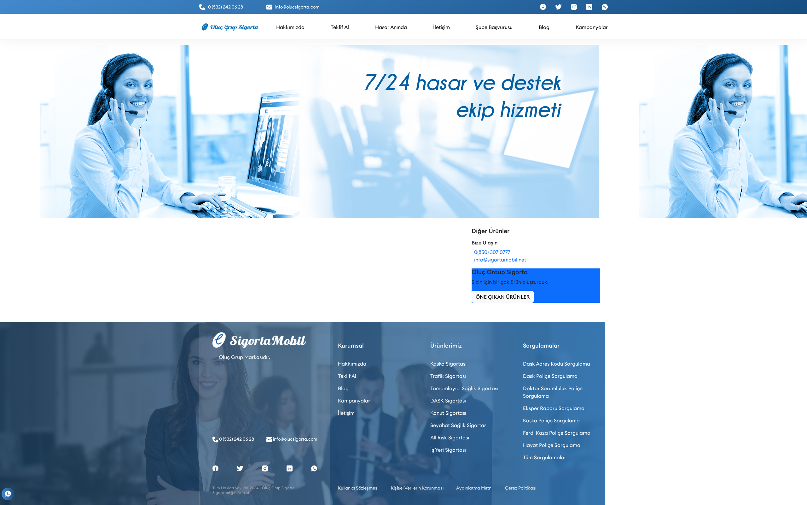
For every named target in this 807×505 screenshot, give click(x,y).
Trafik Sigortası (448, 376)
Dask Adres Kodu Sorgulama (556, 364)
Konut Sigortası (448, 413)
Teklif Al (347, 376)
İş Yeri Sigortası (448, 450)
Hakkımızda (352, 364)
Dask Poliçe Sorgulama (550, 376)
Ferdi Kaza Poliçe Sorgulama (556, 433)
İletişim (346, 413)
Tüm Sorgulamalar (544, 457)
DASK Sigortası (448, 400)
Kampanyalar (354, 400)
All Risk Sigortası (449, 437)
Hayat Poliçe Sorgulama (551, 445)
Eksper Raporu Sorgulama (553, 408)
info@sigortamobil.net (499, 259)
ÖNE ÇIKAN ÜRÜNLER (503, 297)
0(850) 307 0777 (491, 252)
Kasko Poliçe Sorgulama (551, 420)
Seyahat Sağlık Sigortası (459, 425)
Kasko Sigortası (448, 364)
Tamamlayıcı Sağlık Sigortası (464, 388)
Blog (343, 388)
